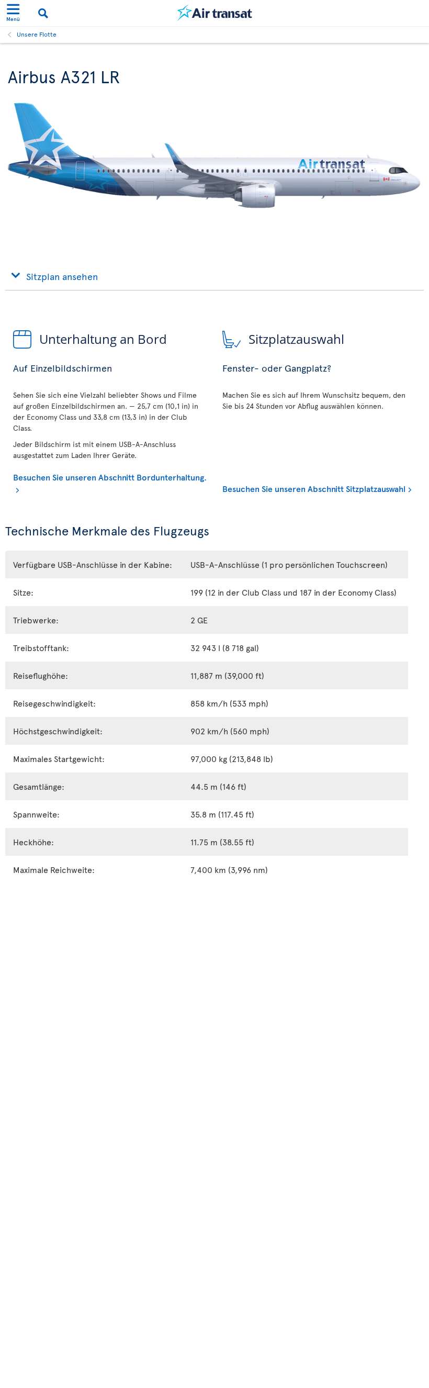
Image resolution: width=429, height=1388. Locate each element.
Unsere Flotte (37, 34)
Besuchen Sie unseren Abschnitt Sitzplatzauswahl (313, 488)
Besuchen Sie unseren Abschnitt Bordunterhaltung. (110, 477)
